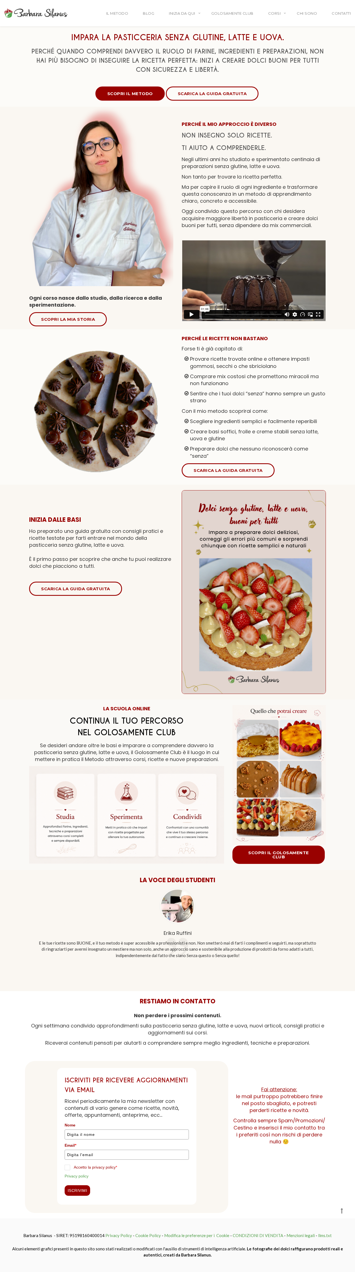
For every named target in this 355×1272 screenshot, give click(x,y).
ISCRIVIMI (77, 1190)
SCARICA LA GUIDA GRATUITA (228, 470)
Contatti (341, 13)
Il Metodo (117, 13)
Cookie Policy (148, 1235)
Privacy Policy (118, 1235)
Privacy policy (76, 1176)
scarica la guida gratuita (212, 93)
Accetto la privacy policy (95, 1167)
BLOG (148, 13)
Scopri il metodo (130, 93)
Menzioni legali (300, 1235)
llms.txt (325, 1235)
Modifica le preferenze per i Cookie (196, 1235)
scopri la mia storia (68, 319)
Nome (70, 1125)
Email (70, 1145)
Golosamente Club (232, 13)
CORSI (274, 13)
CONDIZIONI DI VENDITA (258, 1235)
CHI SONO (307, 13)
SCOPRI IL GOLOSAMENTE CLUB (278, 854)
